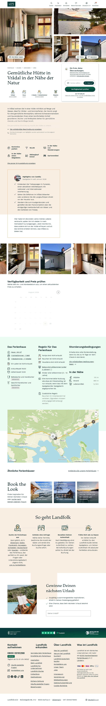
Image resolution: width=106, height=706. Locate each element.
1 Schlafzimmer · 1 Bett (20, 355)
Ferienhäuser (10, 67)
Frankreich (13, 545)
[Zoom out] (96, 415)
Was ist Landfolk (87, 645)
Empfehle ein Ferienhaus (41, 656)
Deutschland (22, 548)
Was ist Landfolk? (61, 651)
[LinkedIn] (22, 676)
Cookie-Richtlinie (60, 686)
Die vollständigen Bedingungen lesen (81, 363)
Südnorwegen (27, 67)
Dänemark (14, 543)
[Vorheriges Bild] (7, 475)
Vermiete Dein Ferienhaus (41, 653)
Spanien (15, 550)
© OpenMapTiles (85, 461)
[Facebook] (12, 676)
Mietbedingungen (61, 680)
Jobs (56, 670)
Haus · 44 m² (16, 352)
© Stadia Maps (77, 461)
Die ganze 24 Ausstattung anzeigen (21, 163)
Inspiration (58, 5)
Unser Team (59, 667)
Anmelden (95, 5)
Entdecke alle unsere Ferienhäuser (82, 471)
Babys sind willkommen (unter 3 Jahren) (54, 368)
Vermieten (66, 5)
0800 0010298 (16, 653)
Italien (22, 543)
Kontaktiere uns (17, 670)
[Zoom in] (96, 412)
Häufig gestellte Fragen (17, 666)
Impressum (58, 674)
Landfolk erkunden (41, 646)
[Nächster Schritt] (98, 475)
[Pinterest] (15, 676)
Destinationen (36, 677)
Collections (35, 674)
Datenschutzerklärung (63, 683)
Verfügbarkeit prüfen (80, 89)
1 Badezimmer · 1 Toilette (21, 359)
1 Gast (89, 83)
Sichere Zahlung (37, 681)
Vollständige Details (83, 76)
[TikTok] (18, 676)
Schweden (12, 548)
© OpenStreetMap (93, 461)
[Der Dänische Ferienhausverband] (92, 633)
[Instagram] (8, 676)
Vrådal (34, 67)
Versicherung (59, 677)
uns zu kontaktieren (17, 565)
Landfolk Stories (37, 671)
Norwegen (18, 67)
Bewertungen (36, 687)
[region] (53, 436)
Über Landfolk (62, 645)
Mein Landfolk (36, 663)
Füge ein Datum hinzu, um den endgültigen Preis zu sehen (80, 96)
